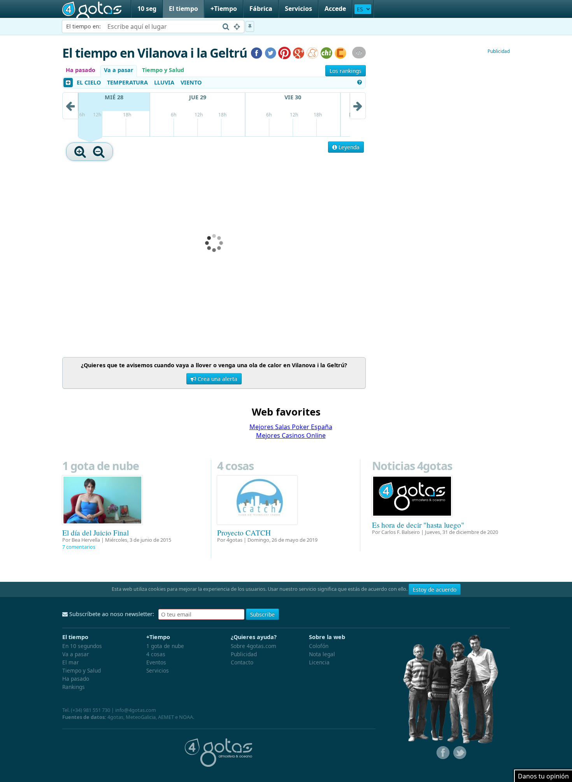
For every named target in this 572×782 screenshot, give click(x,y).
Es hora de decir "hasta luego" (418, 525)
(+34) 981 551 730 (90, 709)
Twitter (459, 753)
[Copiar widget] (359, 53)
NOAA (186, 716)
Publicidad (499, 51)
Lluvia (164, 82)
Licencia (319, 662)
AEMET (166, 716)
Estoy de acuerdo (434, 589)
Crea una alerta (216, 378)
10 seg (146, 8)
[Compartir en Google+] (298, 52)
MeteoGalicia (141, 716)
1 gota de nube (100, 465)
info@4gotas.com (135, 709)
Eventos (156, 662)
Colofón (318, 646)
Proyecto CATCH (244, 532)
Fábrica (260, 8)
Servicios (298, 8)
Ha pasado (80, 70)
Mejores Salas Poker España (290, 427)
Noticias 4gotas (412, 465)
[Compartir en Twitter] (270, 52)
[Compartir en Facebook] (256, 52)
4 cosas (235, 465)
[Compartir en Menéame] (312, 52)
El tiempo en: (83, 26)
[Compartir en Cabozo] (340, 52)
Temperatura (127, 82)
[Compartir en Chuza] (326, 52)
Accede (335, 8)
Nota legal (322, 654)
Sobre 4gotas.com (253, 646)
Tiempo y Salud (163, 70)
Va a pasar (118, 70)
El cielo (89, 82)
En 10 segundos (82, 646)
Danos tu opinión (543, 776)
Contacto (242, 662)
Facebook (442, 753)
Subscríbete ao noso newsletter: (111, 614)
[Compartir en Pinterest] (284, 52)
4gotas (91, 9)
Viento (191, 82)
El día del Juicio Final (95, 532)
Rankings (73, 686)
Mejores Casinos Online (291, 435)
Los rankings (345, 70)
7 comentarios (78, 546)
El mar (70, 662)
